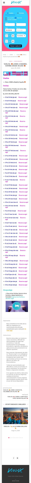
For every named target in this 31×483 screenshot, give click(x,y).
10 (22, 437)
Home (4, 54)
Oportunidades (18, 61)
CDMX (11, 54)
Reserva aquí (23, 97)
